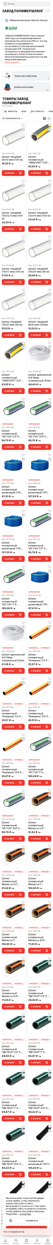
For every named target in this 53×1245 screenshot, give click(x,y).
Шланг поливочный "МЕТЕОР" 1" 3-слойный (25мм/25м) (36, 1049)
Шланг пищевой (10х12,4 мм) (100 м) (12, 215)
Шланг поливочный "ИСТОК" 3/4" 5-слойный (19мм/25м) (37, 433)
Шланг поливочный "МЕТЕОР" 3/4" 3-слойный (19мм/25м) (38, 1105)
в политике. (25, 1214)
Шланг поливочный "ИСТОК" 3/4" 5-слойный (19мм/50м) (11, 825)
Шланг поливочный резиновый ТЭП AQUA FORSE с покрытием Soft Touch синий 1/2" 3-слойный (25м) (13, 489)
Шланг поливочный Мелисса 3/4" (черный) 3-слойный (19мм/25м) (36, 937)
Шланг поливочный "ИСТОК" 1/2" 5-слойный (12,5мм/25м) (11, 433)
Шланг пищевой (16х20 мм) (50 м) (38, 270)
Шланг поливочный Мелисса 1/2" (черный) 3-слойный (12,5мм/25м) (36, 825)
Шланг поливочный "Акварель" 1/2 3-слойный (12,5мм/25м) (38, 657)
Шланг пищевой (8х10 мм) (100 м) (12, 158)
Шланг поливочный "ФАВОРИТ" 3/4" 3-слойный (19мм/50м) (13, 377)
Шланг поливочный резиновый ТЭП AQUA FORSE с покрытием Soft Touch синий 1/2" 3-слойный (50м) (39, 601)
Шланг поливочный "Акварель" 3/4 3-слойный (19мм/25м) (38, 713)
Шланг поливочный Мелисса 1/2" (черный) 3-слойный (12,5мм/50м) (10, 881)
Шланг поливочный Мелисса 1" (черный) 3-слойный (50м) (11, 937)
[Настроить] (10, 1221)
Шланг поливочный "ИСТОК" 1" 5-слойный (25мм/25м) (36, 769)
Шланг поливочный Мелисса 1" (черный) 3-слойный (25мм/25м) (35, 881)
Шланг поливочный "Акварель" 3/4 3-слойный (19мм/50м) (12, 769)
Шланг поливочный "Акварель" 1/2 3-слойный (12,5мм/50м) (11, 713)
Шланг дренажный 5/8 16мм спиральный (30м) (39, 377)
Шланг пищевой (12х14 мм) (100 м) (39, 214)
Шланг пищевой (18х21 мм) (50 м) (12, 323)
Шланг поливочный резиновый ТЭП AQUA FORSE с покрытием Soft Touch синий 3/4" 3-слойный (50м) (12, 545)
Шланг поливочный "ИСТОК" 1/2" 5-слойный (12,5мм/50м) (37, 545)
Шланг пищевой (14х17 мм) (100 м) (13, 270)
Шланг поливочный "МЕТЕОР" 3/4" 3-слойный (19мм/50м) (12, 1161)
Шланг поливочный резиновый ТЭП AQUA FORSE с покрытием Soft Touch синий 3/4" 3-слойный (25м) (38, 489)
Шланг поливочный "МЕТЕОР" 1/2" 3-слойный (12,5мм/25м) (38, 993)
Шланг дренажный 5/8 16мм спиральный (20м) (13, 657)
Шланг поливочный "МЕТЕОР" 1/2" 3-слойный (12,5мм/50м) (11, 1049)
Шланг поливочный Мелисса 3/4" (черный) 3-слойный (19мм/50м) (10, 993)
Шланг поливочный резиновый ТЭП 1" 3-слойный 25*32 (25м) (38, 1161)
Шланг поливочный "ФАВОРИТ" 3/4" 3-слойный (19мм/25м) (39, 159)
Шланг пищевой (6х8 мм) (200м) (38, 323)
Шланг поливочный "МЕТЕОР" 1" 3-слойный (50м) (11, 1105)
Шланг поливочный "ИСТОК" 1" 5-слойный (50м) (11, 601)
